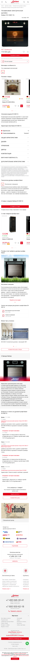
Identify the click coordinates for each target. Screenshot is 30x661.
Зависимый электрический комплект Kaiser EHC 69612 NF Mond (14, 421)
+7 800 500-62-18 (15, 606)
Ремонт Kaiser (4, 623)
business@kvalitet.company (15, 635)
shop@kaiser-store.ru (15, 632)
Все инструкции (8, 61)
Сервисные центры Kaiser (7, 621)
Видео (18, 619)
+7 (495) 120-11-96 (15, 556)
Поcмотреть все (15, 497)
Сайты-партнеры (21, 625)
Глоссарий (19, 618)
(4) (22, 98)
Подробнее (15, 545)
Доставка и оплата (5, 618)
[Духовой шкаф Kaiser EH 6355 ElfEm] (12, 87)
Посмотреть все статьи (15, 349)
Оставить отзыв (15, 206)
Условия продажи (15, 644)
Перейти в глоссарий (15, 300)
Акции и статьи (5, 626)
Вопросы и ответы (21, 621)
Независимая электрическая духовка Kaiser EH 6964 (13, 470)
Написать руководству (15, 638)
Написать (15, 561)
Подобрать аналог (15, 55)
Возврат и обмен (5, 625)
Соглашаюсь (15, 658)
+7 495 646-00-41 (15, 600)
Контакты (19, 623)
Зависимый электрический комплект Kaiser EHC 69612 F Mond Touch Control (14, 446)
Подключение (4, 619)
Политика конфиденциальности (15, 642)
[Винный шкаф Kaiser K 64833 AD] (12, 224)
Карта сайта (15, 646)
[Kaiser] (15, 2)
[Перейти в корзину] (28, 2)
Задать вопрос (15, 494)
